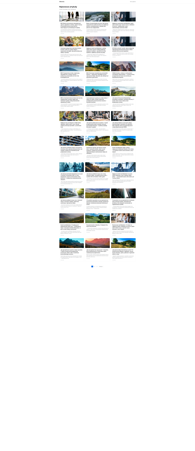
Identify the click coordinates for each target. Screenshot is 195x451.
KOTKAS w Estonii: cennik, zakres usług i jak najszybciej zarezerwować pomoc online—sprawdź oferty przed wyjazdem (123, 50)
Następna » (101, 266)
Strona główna (133, 1)
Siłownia (61, 1)
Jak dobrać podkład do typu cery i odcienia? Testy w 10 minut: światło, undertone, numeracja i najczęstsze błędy (71, 202)
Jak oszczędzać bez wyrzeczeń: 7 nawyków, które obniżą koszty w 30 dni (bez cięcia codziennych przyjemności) (97, 251)
